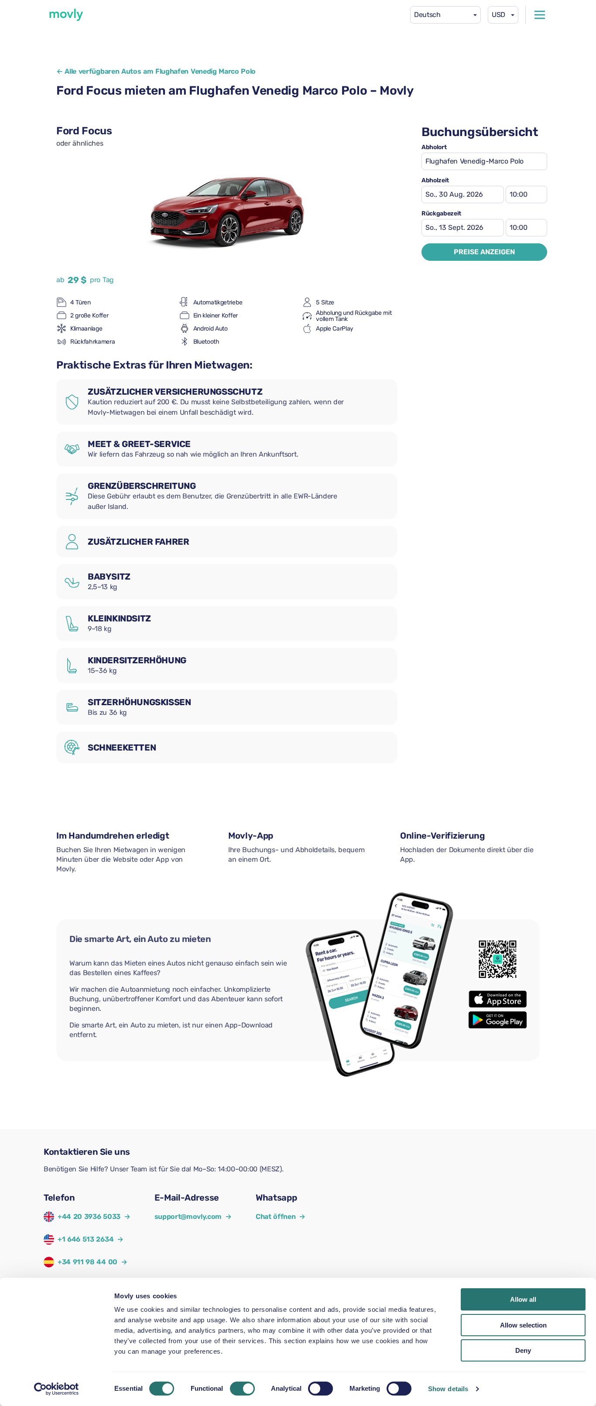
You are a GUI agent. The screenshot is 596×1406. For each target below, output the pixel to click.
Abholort (433, 147)
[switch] (242, 1389)
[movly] (66, 15)
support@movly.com (193, 1216)
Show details (448, 1388)
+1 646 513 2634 (85, 1239)
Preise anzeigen (484, 252)
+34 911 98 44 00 (87, 1262)
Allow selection (523, 1325)
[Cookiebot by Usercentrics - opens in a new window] (56, 1389)
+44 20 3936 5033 (89, 1216)
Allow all (523, 1299)
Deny (523, 1350)
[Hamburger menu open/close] (540, 15)
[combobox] (445, 15)
